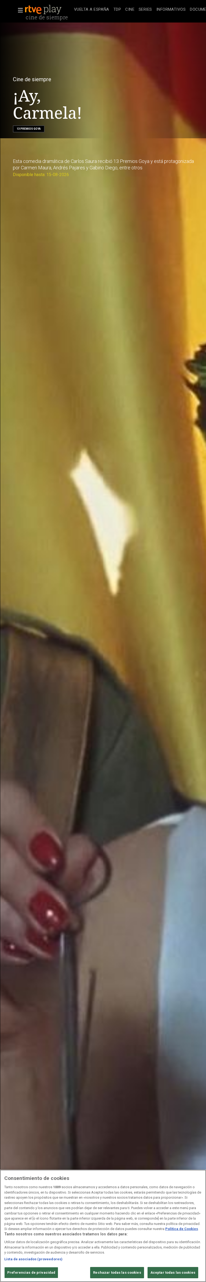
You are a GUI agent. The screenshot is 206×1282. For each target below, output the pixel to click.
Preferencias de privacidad (31, 1272)
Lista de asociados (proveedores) (33, 1259)
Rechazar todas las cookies (117, 1272)
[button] (19, 10)
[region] (103, 1226)
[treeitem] (91, 10)
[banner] (48, 9)
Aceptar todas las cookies (172, 1272)
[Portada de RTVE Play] (44, 9)
